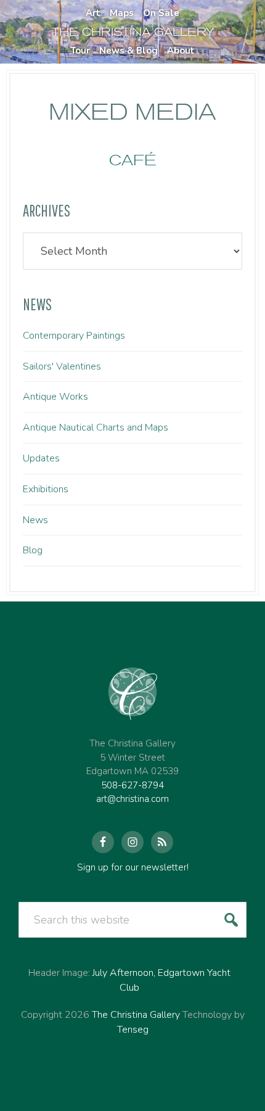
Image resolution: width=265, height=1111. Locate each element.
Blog (33, 550)
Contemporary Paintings (74, 335)
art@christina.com (132, 799)
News (35, 520)
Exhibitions (45, 489)
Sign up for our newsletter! (133, 867)
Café (133, 160)
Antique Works (55, 396)
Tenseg (133, 1029)
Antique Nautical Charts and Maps (95, 427)
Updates (41, 458)
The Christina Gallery (136, 1015)
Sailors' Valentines (62, 366)
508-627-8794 (132, 785)
